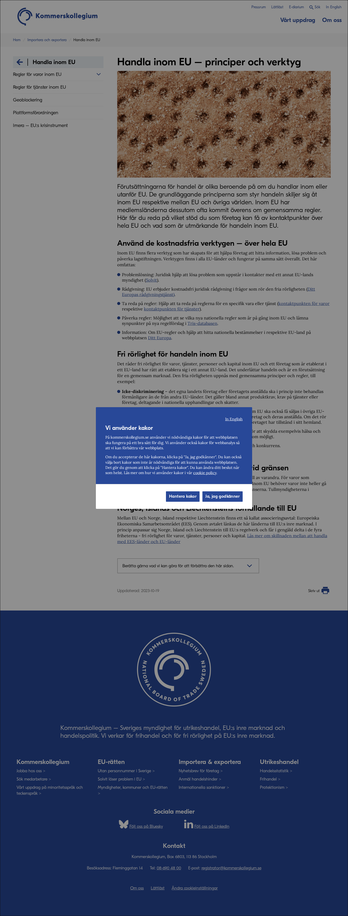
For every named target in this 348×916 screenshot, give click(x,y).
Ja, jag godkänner (222, 496)
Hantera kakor (182, 496)
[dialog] (174, 458)
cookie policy (204, 472)
